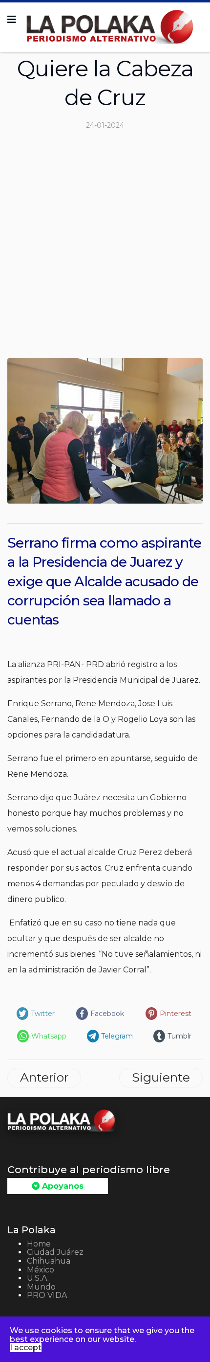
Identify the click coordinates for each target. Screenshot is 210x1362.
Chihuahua (48, 1261)
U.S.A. (38, 1278)
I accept (26, 1347)
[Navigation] (11, 19)
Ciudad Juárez (55, 1252)
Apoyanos (62, 1186)
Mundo (41, 1287)
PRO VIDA (47, 1295)
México (40, 1269)
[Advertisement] (105, 248)
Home (39, 1243)
